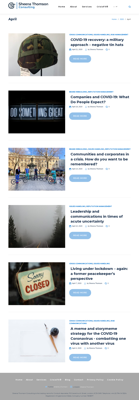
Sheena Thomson (96, 49)
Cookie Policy (115, 380)
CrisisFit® (102, 6)
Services (87, 6)
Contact (78, 380)
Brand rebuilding (78, 92)
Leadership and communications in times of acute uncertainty (97, 216)
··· (114, 6)
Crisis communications (81, 35)
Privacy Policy (95, 380)
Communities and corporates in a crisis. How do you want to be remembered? (100, 159)
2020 (122, 19)
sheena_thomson (60, 387)
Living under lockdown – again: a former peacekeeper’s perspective (99, 273)
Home (61, 6)
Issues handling (102, 35)
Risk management (119, 35)
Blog (67, 380)
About (73, 6)
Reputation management (100, 92)
